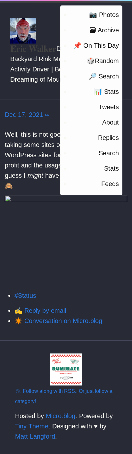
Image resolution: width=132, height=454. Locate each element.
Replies (108, 137)
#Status (25, 295)
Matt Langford (35, 436)
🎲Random (103, 60)
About (110, 122)
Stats (111, 168)
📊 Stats (106, 91)
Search (109, 153)
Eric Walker (33, 48)
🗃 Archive (104, 30)
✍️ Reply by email (40, 310)
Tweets (109, 106)
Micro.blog (60, 415)
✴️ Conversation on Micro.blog (58, 320)
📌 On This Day (96, 45)
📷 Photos (104, 14)
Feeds (110, 183)
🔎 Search (104, 76)
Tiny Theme (31, 426)
